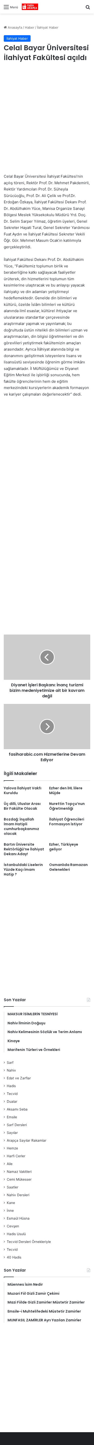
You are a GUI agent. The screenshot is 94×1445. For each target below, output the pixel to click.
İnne (10, 1211)
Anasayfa (14, 27)
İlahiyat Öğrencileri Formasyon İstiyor (66, 822)
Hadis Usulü (16, 1234)
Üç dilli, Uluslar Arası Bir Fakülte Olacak (22, 806)
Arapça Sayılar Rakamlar (26, 1140)
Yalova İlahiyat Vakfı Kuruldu (22, 790)
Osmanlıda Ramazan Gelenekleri (68, 867)
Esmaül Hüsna (18, 1218)
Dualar (12, 1101)
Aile (10, 1164)
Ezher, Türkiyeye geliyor (63, 847)
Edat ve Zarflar (19, 1078)
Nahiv (11, 1070)
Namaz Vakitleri (19, 1172)
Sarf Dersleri (17, 1125)
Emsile (12, 1117)
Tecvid (12, 1094)
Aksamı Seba (17, 1109)
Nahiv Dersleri (18, 1195)
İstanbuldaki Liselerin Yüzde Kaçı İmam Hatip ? (23, 869)
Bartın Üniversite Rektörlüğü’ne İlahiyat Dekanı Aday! (24, 849)
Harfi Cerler (16, 1156)
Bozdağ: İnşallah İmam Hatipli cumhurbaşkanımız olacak (21, 826)
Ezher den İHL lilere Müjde (65, 790)
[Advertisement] (47, 118)
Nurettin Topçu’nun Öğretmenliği (67, 806)
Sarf (10, 1063)
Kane (11, 1203)
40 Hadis (14, 1257)
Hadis (11, 1086)
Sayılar (12, 1133)
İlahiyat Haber (47, 27)
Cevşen (13, 1226)
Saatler (12, 1187)
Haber (29, 27)
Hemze (12, 1148)
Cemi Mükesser (19, 1179)
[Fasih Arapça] (30, 7)
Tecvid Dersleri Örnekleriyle (29, 1242)
